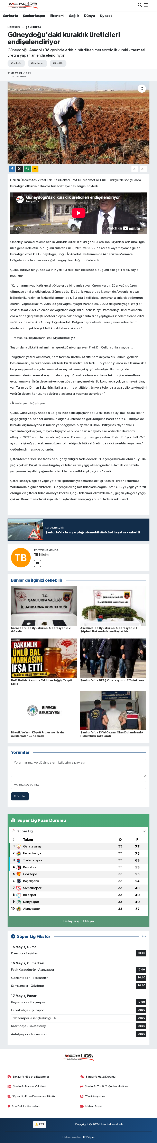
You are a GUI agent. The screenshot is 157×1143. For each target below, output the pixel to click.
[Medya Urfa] (23, 5)
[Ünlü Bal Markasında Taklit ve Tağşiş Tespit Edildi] (44, 658)
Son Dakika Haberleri (25, 1106)
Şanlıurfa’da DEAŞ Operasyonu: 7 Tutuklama (112, 680)
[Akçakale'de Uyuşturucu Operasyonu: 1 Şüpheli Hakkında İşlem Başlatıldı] (113, 606)
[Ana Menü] (146, 5)
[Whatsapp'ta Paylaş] (27, 169)
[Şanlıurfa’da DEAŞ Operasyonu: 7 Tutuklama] (113, 658)
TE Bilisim (41, 554)
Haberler (14, 27)
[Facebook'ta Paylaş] (12, 169)
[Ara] (140, 5)
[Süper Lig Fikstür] (144, 936)
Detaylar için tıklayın (78, 921)
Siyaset (106, 16)
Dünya (89, 16)
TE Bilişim (88, 1137)
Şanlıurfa (10, 16)
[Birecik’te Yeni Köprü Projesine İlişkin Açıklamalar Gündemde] (44, 710)
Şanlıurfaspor (34, 16)
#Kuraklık (57, 63)
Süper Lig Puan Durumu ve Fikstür (34, 1096)
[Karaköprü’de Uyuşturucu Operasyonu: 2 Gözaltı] (44, 606)
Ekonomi (57, 16)
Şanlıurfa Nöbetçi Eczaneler (31, 1076)
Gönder (20, 796)
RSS (41, 1124)
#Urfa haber (37, 63)
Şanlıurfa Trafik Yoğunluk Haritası (106, 1086)
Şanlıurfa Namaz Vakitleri (29, 1086)
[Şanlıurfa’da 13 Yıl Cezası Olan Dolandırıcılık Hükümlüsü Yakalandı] (113, 710)
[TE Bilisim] (21, 557)
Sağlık (74, 16)
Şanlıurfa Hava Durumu (101, 1076)
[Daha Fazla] (35, 169)
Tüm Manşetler (95, 1096)
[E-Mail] (37, 563)
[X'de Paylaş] (19, 169)
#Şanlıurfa (16, 63)
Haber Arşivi (93, 1106)
